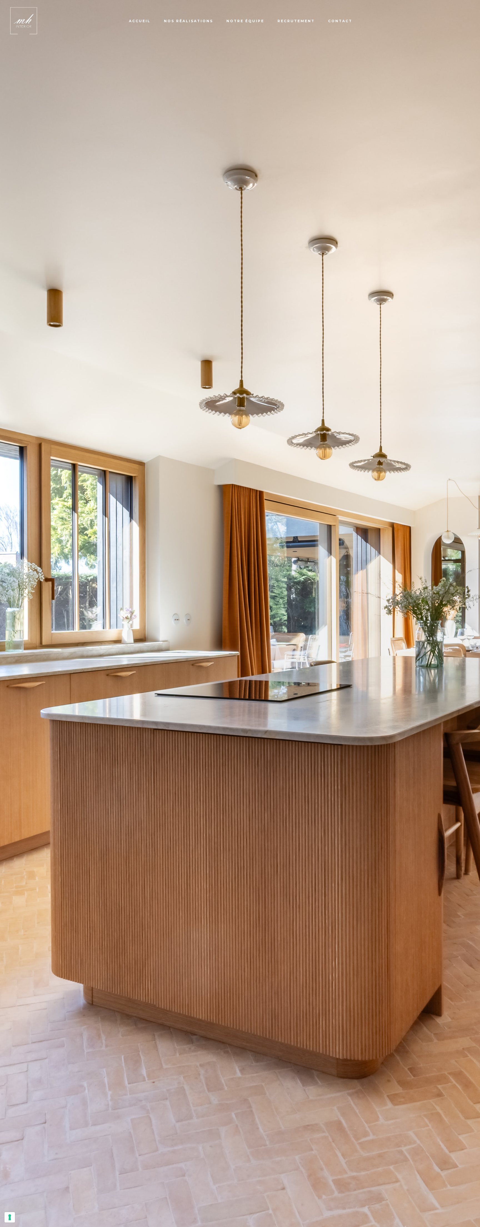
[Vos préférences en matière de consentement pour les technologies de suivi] (9, 1217)
